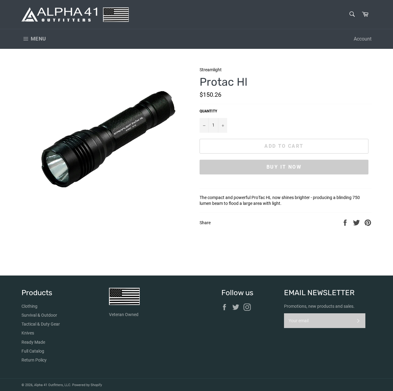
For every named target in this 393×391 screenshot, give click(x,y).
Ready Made (33, 342)
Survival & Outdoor (39, 315)
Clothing (29, 306)
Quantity (208, 111)
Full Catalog (32, 351)
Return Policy (34, 360)
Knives (27, 332)
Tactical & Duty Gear (40, 324)
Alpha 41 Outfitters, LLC (52, 385)
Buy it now (284, 167)
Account (363, 39)
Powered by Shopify (87, 385)
